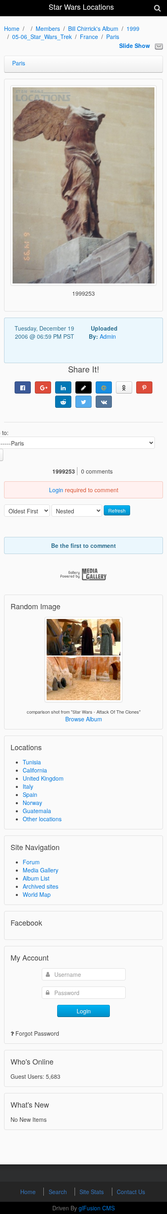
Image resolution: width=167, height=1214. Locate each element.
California (35, 770)
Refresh (117, 510)
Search (59, 1192)
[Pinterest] (144, 387)
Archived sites (40, 886)
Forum (31, 862)
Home (11, 28)
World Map (37, 894)
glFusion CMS (97, 1208)
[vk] (104, 402)
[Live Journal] (83, 387)
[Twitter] (83, 402)
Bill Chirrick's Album (93, 28)
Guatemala (37, 811)
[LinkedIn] (63, 387)
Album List (36, 878)
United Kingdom (43, 778)
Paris (112, 36)
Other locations (42, 819)
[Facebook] (23, 387)
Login (56, 490)
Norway (32, 803)
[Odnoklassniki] (124, 387)
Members (48, 28)
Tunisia (32, 762)
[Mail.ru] (104, 387)
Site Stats (92, 1192)
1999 (132, 28)
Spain (30, 794)
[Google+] (43, 387)
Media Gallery (40, 870)
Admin (108, 336)
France (89, 36)
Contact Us (131, 1192)
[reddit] (63, 402)
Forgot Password (37, 1033)
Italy (28, 786)
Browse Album (83, 719)
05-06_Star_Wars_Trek (42, 36)
